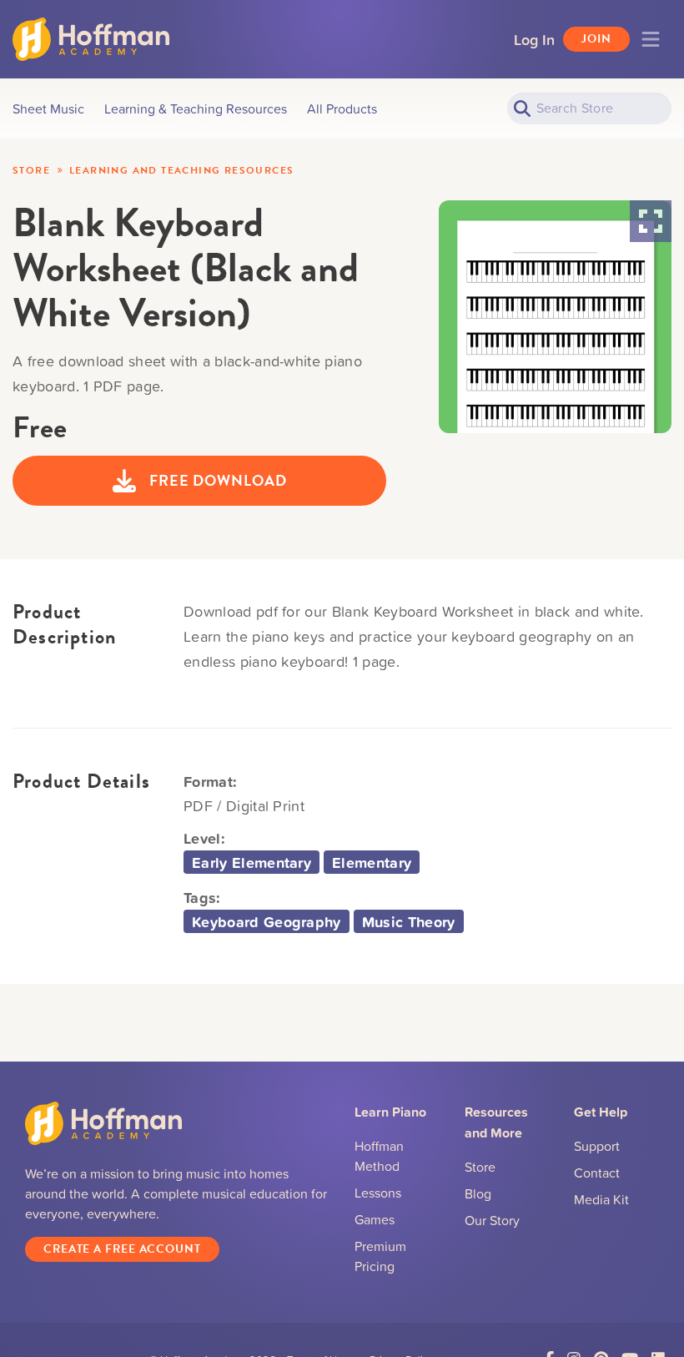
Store (31, 170)
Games (375, 1219)
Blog (478, 1193)
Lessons (378, 1192)
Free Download (218, 480)
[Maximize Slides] (650, 221)
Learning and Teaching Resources (181, 170)
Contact (597, 1172)
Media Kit (601, 1199)
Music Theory (408, 921)
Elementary (371, 862)
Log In (534, 39)
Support (597, 1146)
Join (596, 39)
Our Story (492, 1220)
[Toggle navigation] (650, 39)
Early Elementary (251, 862)
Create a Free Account (122, 1249)
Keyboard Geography (266, 921)
